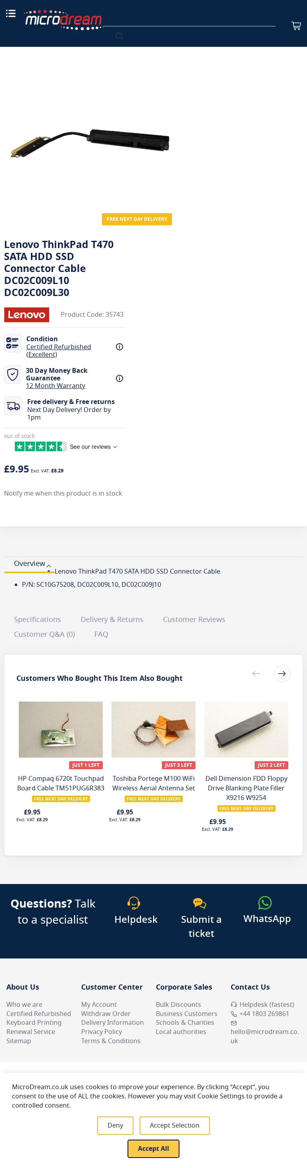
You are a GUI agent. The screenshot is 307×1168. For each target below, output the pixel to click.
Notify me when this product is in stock (63, 493)
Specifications (37, 619)
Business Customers (186, 1014)
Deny (115, 1125)
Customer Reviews (194, 619)
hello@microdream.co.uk (265, 1036)
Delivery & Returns (112, 619)
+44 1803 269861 (264, 1014)
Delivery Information (112, 1023)
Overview (29, 563)
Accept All (153, 1149)
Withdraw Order (106, 1014)
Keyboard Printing (34, 1023)
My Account (99, 1005)
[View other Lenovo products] (28, 315)
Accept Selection (174, 1125)
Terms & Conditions (111, 1041)
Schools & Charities (185, 1023)
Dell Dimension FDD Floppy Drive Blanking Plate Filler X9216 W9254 (246, 788)
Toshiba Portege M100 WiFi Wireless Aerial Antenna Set (153, 783)
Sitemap (18, 1041)
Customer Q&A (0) (44, 634)
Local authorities (181, 1032)
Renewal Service (30, 1032)
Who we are (24, 1005)
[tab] (29, 564)
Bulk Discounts (178, 1005)
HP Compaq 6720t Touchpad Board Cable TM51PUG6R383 (60, 783)
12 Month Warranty (55, 386)
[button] (282, 673)
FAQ (101, 634)
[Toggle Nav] (11, 13)
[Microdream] (64, 20)
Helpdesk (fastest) (266, 1005)
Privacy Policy (101, 1032)
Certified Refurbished (38, 1014)
